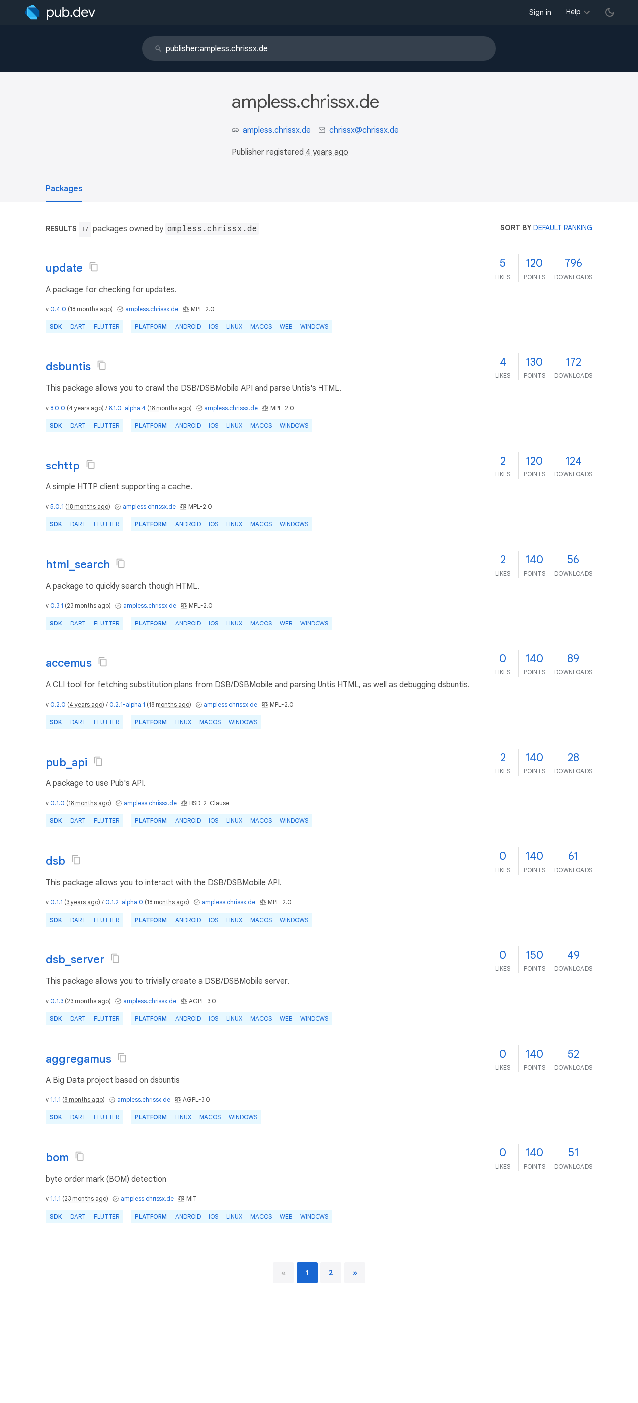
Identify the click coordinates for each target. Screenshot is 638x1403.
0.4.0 (58, 308)
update (64, 268)
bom (57, 1157)
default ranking (562, 227)
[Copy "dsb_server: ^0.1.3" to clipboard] (115, 958)
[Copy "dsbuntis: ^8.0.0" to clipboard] (102, 365)
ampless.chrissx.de (277, 130)
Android (188, 326)
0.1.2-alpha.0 (124, 902)
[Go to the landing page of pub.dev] (60, 12)
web (286, 326)
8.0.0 (57, 408)
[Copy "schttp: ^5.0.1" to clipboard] (91, 464)
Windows (314, 326)
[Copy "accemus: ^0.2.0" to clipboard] (103, 662)
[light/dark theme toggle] (610, 12)
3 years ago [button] (82, 902)
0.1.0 (57, 803)
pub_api (66, 762)
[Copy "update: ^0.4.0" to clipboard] (94, 267)
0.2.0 (58, 704)
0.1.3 (56, 1001)
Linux (234, 326)
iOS (213, 326)
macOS (261, 326)
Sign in (540, 12)
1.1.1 (55, 1099)
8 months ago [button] (83, 1099)
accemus (69, 663)
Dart (78, 326)
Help (573, 11)
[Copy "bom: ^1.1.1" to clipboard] (80, 1156)
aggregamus (78, 1059)
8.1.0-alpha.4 (127, 408)
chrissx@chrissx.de (364, 130)
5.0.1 (57, 506)
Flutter (106, 326)
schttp (63, 465)
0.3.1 (56, 605)
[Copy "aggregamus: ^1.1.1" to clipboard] (122, 1058)
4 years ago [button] (327, 152)
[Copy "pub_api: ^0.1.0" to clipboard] (98, 761)
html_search (78, 564)
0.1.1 (56, 902)
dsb (55, 861)
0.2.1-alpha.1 (127, 704)
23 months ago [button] (88, 605)
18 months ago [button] (90, 308)
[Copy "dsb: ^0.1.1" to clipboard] (76, 860)
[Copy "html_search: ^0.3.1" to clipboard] (121, 563)
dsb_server (75, 959)
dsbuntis (68, 366)
